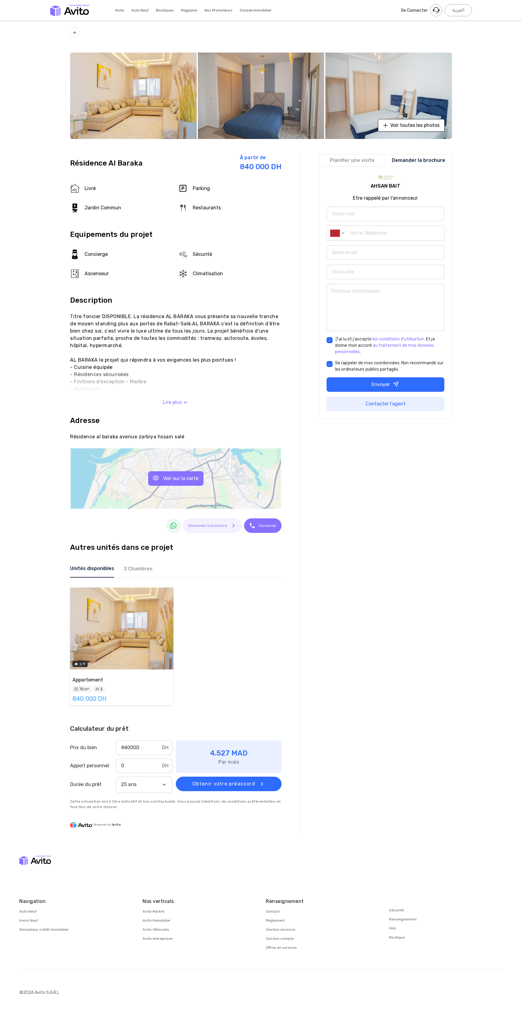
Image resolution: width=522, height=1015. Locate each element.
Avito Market (153, 911)
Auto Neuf (140, 10)
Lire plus (172, 402)
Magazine (189, 10)
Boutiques (165, 10)
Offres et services (281, 948)
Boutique (397, 937)
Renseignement (403, 919)
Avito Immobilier (157, 920)
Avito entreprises (158, 938)
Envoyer (381, 384)
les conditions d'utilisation (398, 339)
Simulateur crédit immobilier (44, 929)
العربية (458, 10)
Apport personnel (89, 765)
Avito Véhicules (156, 929)
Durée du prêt (86, 784)
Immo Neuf (28, 920)
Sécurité (396, 910)
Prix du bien (83, 747)
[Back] (75, 32)
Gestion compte (280, 938)
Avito (119, 10)
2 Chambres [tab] (138, 569)
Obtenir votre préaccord (223, 784)
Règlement (275, 920)
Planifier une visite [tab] (352, 160)
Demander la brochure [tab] (418, 160)
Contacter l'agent (386, 404)
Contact (273, 911)
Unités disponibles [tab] (92, 568)
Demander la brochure (207, 526)
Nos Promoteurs (219, 10)
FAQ (392, 928)
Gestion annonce (280, 929)
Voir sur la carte (180, 478)
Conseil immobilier (256, 10)
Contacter (267, 526)
